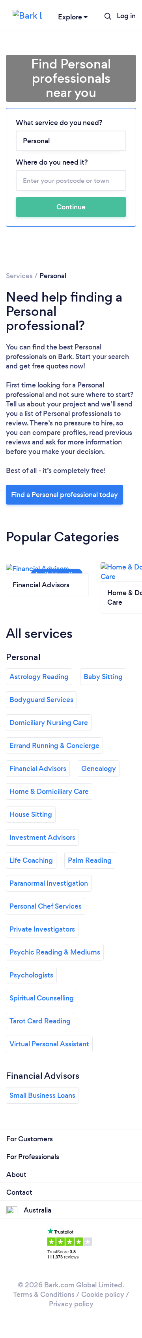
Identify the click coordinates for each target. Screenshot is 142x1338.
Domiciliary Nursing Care (48, 722)
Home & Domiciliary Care (49, 791)
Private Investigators (42, 929)
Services (19, 276)
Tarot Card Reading (40, 1021)
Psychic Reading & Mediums (54, 952)
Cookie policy (102, 1294)
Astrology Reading (39, 676)
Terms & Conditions (44, 1294)
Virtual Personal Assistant (49, 1044)
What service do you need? (59, 122)
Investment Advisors (42, 837)
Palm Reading (90, 860)
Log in (126, 16)
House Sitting (30, 814)
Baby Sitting (103, 676)
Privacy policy (71, 1304)
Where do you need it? (52, 162)
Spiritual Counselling (41, 998)
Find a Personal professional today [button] (64, 494)
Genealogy (98, 768)
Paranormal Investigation (48, 883)
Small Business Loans (42, 1095)
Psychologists (31, 975)
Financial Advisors (37, 768)
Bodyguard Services (41, 699)
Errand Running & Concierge (54, 745)
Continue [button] (71, 207)
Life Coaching (31, 860)
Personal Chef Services (45, 906)
